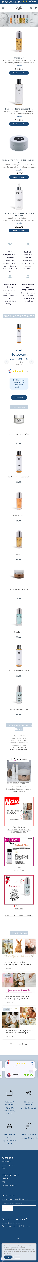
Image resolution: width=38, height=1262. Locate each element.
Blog (3, 1168)
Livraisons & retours (9, 1185)
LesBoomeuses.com (19, 786)
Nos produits (6, 1161)
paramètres (7, 1253)
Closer (19, 867)
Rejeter (17, 1257)
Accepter (8, 1257)
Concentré (19, 908)
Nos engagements (8, 1165)
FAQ (3, 1182)
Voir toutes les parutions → (15, 915)
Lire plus (19, 65)
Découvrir (19, 397)
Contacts (5, 1179)
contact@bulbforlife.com (11, 1223)
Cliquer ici (29, 915)
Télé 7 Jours (20, 906)
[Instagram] (18, 1239)
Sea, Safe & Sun (19, 870)
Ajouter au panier (19, 73)
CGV (4, 1189)
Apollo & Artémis (19, 827)
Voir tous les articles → (19, 1044)
